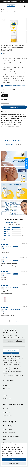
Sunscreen (6, 388)
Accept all (14, 459)
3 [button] (14, 321)
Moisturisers (7, 392)
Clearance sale (26, 164)
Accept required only (14, 463)
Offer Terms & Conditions (11, 436)
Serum (5, 395)
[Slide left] (1, 31)
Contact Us (6, 412)
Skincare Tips (7, 415)
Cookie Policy (7, 429)
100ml (5, 95)
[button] (3, 5)
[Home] (2, 9)
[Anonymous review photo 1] (5, 299)
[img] (4, 244)
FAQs (4, 439)
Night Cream (7, 398)
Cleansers (6, 385)
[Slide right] (26, 31)
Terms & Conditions (9, 432)
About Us (6, 409)
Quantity (4, 99)
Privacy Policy (7, 426)
